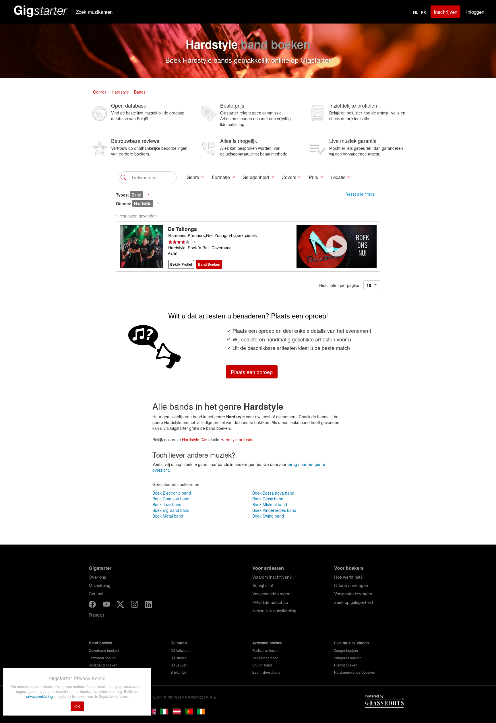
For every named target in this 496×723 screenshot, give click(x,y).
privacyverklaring (40, 696)
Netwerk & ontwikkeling (274, 610)
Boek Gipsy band (267, 499)
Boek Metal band (167, 516)
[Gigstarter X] (121, 605)
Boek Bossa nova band (273, 493)
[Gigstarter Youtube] (107, 605)
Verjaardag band (265, 657)
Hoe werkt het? (348, 577)
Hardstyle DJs (194, 439)
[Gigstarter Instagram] (135, 605)
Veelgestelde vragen (271, 593)
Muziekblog (99, 585)
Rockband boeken (103, 664)
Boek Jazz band (166, 504)
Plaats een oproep (252, 372)
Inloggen (475, 11)
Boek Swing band (268, 516)
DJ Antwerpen (181, 650)
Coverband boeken (104, 650)
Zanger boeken (346, 650)
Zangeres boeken (348, 657)
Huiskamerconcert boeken (354, 672)
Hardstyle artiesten (237, 439)
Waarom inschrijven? (272, 577)
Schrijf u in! (262, 585)
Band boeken (100, 643)
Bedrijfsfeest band (266, 672)
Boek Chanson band (170, 499)
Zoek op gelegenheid (353, 602)
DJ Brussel (178, 657)
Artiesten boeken (267, 643)
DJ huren (178, 643)
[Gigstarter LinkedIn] (148, 605)
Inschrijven (445, 11)
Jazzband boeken (103, 657)
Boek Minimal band (269, 504)
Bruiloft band (262, 664)
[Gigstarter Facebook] (93, 605)
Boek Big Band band (170, 510)
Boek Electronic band (171, 493)
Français (97, 615)
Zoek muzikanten (94, 11)
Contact (96, 593)
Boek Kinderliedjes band (274, 510)
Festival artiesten (265, 650)
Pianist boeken (345, 664)
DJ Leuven (178, 664)
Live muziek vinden (351, 643)
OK (77, 706)
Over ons (97, 577)
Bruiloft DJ (178, 672)
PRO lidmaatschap (270, 602)
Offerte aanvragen (351, 585)
